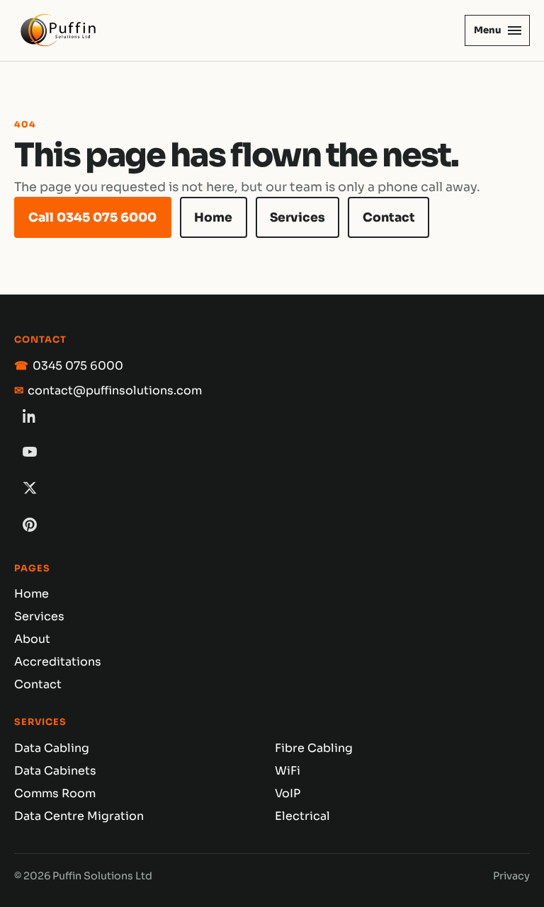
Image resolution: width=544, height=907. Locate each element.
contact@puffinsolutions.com (115, 390)
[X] (29, 487)
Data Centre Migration (79, 816)
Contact (389, 217)
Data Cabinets (55, 770)
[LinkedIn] (29, 415)
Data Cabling (51, 748)
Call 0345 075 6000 (92, 217)
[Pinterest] (29, 524)
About (32, 639)
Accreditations (57, 661)
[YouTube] (29, 451)
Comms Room (55, 793)
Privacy (511, 875)
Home (213, 217)
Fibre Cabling (314, 748)
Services (297, 217)
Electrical (302, 816)
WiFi (287, 770)
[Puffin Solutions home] (58, 31)
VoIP (287, 793)
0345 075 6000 (78, 365)
